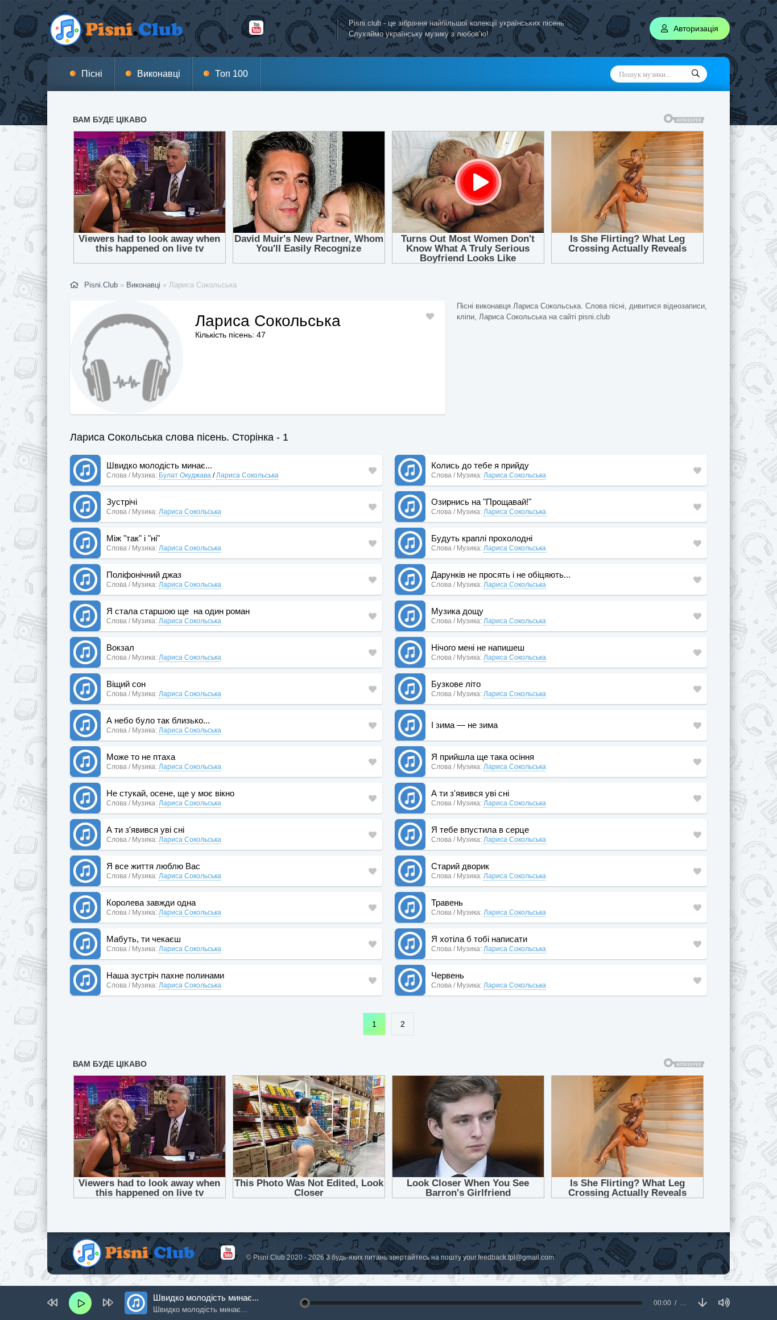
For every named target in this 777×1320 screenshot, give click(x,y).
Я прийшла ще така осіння (482, 757)
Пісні (91, 74)
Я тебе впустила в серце (480, 829)
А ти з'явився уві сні (470, 793)
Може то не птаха (140, 757)
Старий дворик (460, 866)
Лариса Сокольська (247, 475)
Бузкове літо (456, 684)
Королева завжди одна (151, 902)
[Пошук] (695, 74)
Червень (447, 975)
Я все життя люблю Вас (153, 866)
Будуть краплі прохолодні (481, 538)
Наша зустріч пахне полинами (165, 975)
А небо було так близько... (158, 720)
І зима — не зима (464, 725)
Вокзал (120, 647)
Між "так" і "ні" (133, 538)
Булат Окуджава (185, 475)
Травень (447, 902)
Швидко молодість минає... (159, 465)
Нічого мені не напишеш (477, 647)
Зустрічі (121, 502)
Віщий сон (126, 684)
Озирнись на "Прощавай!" (481, 502)
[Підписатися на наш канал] (256, 31)
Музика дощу (457, 611)
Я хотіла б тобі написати (479, 939)
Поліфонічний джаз (143, 574)
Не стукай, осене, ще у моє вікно (170, 793)
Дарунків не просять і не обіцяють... (501, 574)
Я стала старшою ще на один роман (178, 611)
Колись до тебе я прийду (480, 465)
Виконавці (158, 74)
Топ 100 (231, 74)
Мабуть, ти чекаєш (143, 939)
